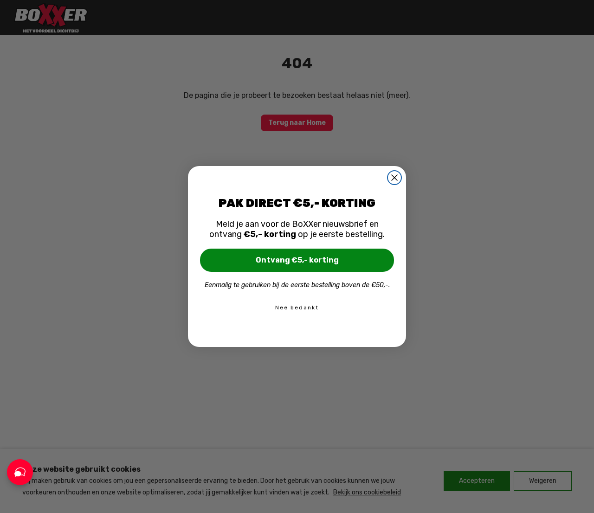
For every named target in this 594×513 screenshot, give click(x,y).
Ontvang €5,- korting (297, 260)
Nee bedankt (297, 307)
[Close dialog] (394, 178)
